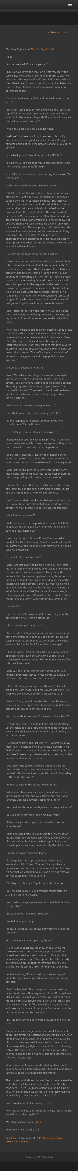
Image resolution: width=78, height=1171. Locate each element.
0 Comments (22, 1141)
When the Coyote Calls (42, 49)
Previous (56, 32)
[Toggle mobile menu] (70, 6)
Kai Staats (13, 1138)
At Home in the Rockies (52, 1138)
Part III (37, 1122)
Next (67, 32)
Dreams (9, 1141)
